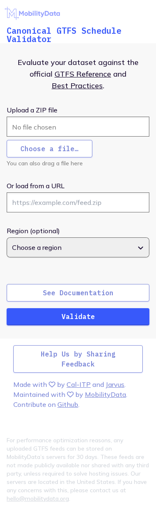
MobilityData (105, 394)
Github (67, 404)
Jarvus (115, 384)
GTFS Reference (82, 74)
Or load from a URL (35, 186)
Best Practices (77, 85)
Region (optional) (33, 231)
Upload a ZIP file (32, 110)
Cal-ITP (79, 384)
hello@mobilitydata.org (38, 498)
